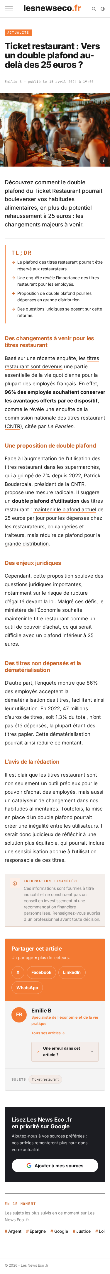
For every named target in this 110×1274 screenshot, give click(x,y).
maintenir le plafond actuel (64, 509)
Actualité (18, 32)
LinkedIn (72, 972)
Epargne (38, 1231)
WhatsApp (27, 987)
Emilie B (13, 82)
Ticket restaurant (45, 1079)
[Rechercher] (94, 8)
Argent (14, 1231)
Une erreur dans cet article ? (61, 1051)
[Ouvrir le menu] (9, 9)
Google (61, 1231)
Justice (83, 1231)
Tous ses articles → (48, 1033)
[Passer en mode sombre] (102, 8)
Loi (102, 1231)
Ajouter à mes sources (59, 1165)
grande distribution (27, 544)
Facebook (41, 972)
